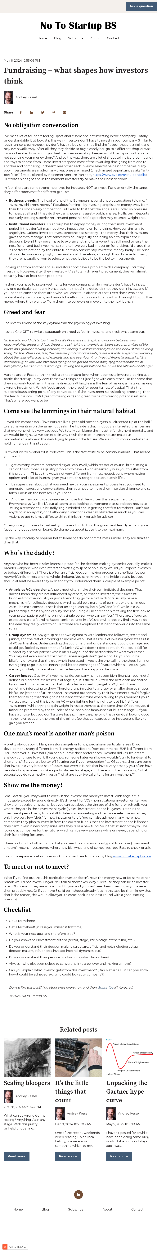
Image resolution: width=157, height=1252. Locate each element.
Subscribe (75, 38)
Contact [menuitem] (137, 1209)
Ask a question (141, 6)
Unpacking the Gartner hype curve (126, 1091)
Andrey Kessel (26, 97)
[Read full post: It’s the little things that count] (78, 1057)
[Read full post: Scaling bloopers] (27, 1057)
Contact (113, 38)
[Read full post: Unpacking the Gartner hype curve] (129, 1057)
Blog (57, 38)
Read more (16, 1156)
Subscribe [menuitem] (75, 1209)
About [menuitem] (107, 1209)
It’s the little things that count (71, 1091)
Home (42, 38)
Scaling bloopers (27, 1083)
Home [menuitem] (18, 1209)
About (95, 38)
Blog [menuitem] (45, 1209)
